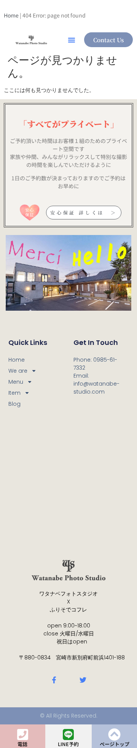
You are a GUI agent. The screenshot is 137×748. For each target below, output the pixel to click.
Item (14, 393)
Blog (14, 404)
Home (11, 15)
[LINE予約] (68, 734)
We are (17, 371)
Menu (15, 382)
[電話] (22, 734)
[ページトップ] (114, 734)
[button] (71, 40)
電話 (22, 744)
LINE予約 (68, 744)
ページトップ (114, 744)
